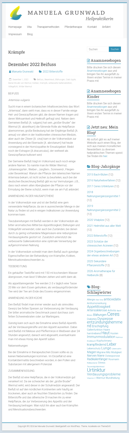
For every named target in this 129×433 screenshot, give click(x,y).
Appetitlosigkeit (98, 307)
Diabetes (92, 318)
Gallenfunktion (95, 329)
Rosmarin (114, 359)
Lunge (106, 348)
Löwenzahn (116, 349)
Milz (108, 352)
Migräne (101, 352)
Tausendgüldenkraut (95, 367)
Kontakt (92, 26)
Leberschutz (94, 348)
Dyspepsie (105, 319)
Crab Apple (71, 79)
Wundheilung (113, 377)
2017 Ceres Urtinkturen (100, 186)
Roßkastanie (92, 363)
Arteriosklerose (97, 310)
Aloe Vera (99, 300)
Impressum (15, 34)
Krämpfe (43, 83)
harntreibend (94, 333)
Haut (105, 333)
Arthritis (112, 310)
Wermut (100, 377)
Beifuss (40, 79)
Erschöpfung (100, 326)
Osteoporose (112, 355)
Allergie (91, 299)
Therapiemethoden (48, 26)
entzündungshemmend (104, 324)
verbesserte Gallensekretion (60, 83)
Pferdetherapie (73, 26)
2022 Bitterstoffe (53, 71)
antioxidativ (112, 299)
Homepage (15, 26)
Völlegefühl (13, 86)
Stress (101, 362)
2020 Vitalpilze (95, 220)
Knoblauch (91, 341)
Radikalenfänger (97, 359)
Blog (30, 34)
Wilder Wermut (25, 86)
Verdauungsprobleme (104, 374)
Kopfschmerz (104, 340)
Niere (100, 355)
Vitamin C (91, 378)
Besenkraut (49, 79)
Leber (111, 344)
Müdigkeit (116, 352)
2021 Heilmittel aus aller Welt (104, 225)
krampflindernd (96, 344)
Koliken (35, 83)
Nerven (92, 355)
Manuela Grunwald (22, 71)
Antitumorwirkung (96, 303)
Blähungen (60, 79)
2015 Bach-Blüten (97, 174)
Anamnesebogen (97, 70)
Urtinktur (96, 370)
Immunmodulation (101, 337)
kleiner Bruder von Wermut (19, 83)
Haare (106, 329)
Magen (91, 352)
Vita (29, 26)
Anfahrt (106, 26)
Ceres (113, 314)
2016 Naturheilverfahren (101, 180)
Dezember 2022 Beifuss (32, 64)
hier (105, 156)
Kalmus (119, 337)
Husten (114, 333)
